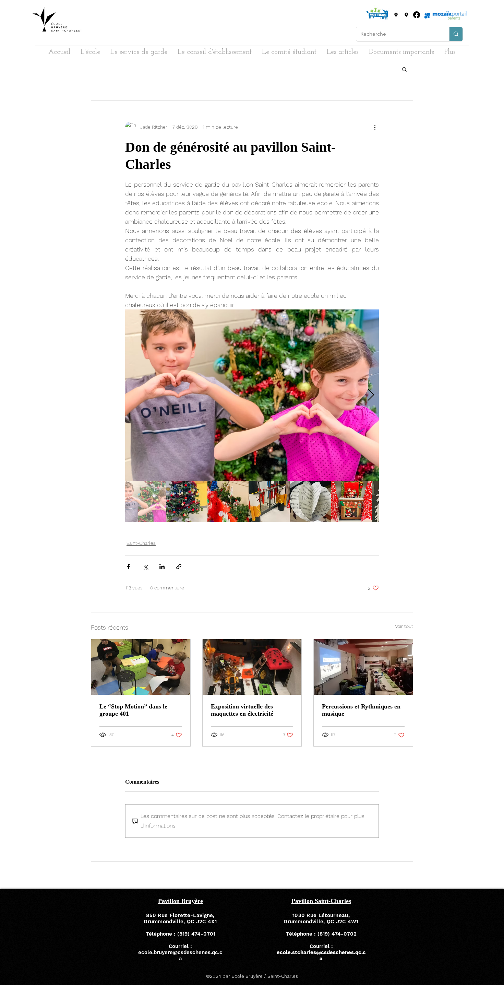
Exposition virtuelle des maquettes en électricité (242, 710)
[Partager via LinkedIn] (162, 566)
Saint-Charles (141, 543)
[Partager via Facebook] (128, 566)
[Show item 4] (269, 501)
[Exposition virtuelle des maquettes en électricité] (252, 667)
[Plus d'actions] (375, 127)
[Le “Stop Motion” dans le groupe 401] (140, 667)
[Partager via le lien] (179, 566)
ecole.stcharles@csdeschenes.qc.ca (321, 955)
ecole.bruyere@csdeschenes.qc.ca (180, 955)
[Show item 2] (186, 501)
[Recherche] (456, 34)
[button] (404, 69)
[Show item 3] (228, 501)
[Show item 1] (145, 501)
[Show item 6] (351, 501)
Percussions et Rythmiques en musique (361, 710)
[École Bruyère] (396, 14)
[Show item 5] (310, 501)
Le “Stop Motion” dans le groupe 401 (133, 710)
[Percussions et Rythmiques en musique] (363, 667)
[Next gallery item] (371, 395)
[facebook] (416, 14)
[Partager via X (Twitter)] (145, 566)
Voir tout (404, 626)
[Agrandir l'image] (252, 395)
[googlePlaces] (406, 14)
